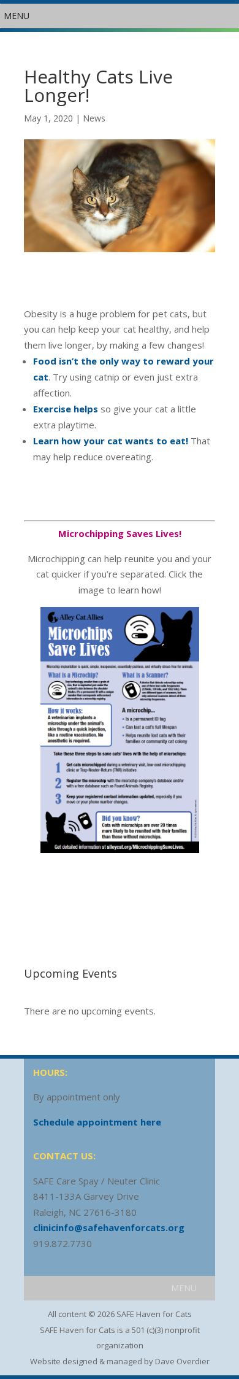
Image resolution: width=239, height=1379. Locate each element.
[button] (16, 16)
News (94, 118)
